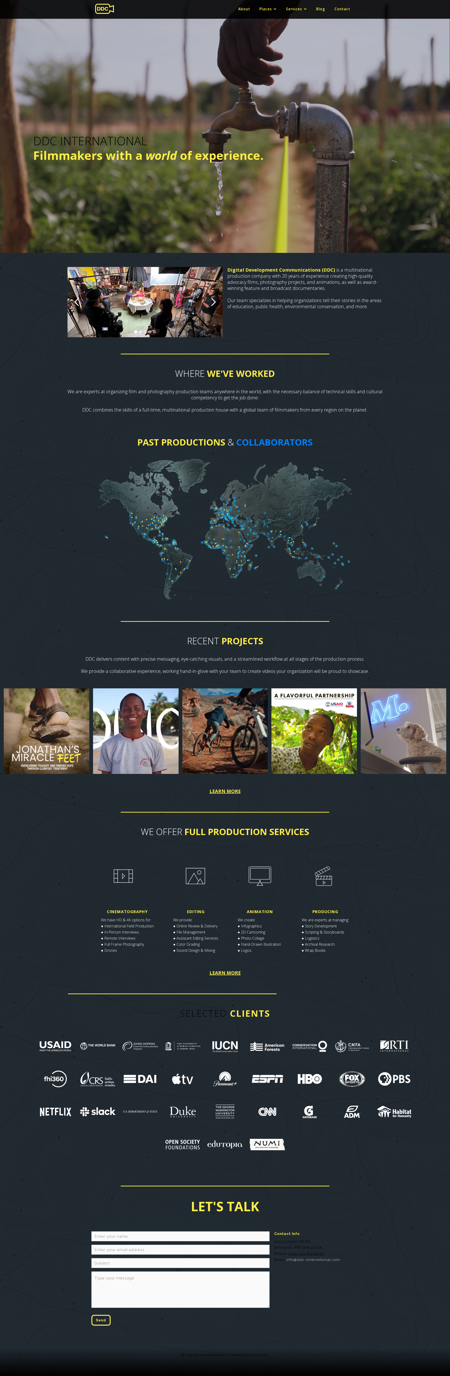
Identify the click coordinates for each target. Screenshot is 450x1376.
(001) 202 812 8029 (306, 1254)
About (244, 9)
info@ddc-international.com (313, 1260)
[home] (104, 9)
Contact (342, 9)
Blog (320, 9)
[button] (268, 9)
